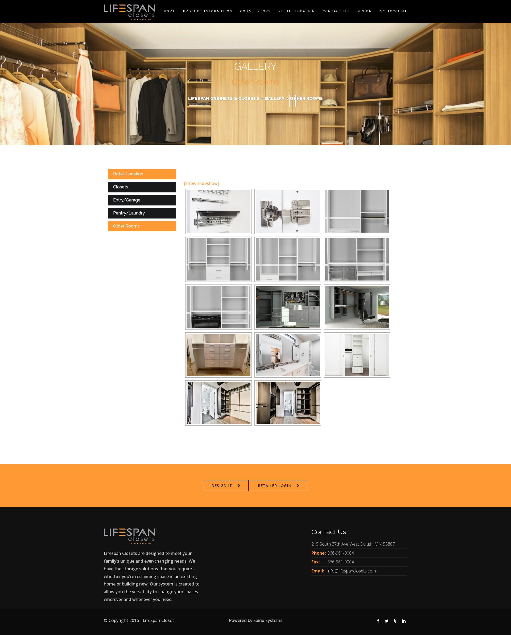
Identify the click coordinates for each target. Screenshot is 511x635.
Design (364, 11)
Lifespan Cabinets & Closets (223, 98)
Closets (120, 186)
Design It (221, 485)
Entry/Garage (127, 200)
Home (170, 11)
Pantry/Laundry (129, 213)
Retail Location (296, 11)
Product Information (208, 11)
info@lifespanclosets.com (351, 571)
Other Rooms (126, 226)
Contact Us (336, 11)
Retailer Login (274, 485)
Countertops (255, 11)
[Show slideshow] (201, 183)
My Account (393, 11)
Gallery (275, 98)
